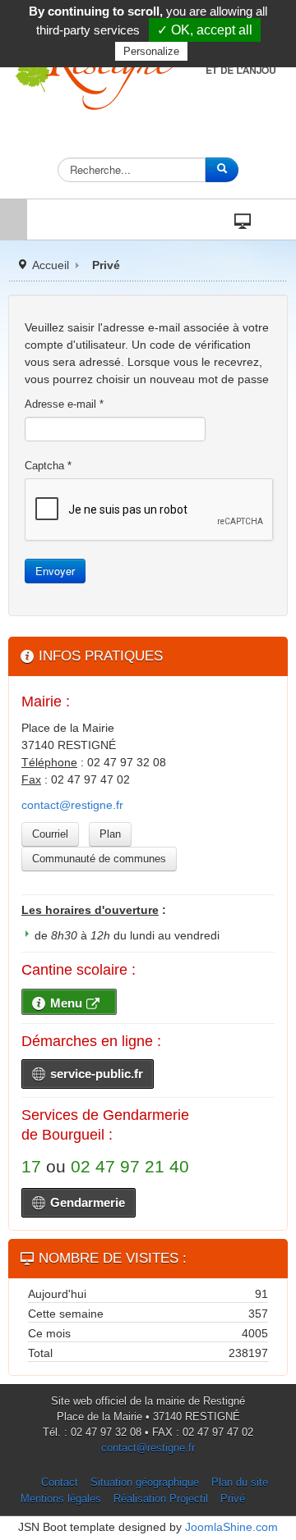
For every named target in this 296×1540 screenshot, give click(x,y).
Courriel (50, 834)
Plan (110, 834)
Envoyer (55, 570)
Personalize (151, 51)
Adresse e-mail (64, 404)
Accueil (50, 265)
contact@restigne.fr (72, 804)
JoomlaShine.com (231, 1526)
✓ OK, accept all (204, 30)
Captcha (48, 465)
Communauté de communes (99, 858)
